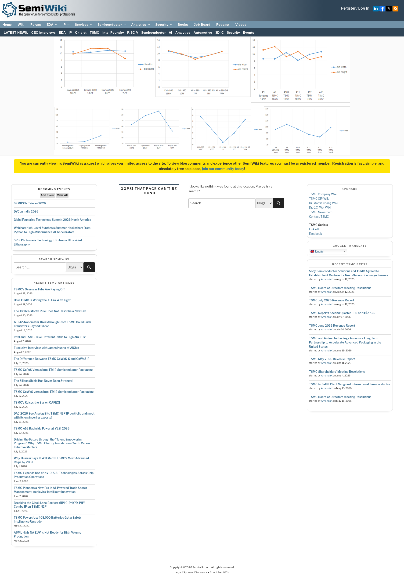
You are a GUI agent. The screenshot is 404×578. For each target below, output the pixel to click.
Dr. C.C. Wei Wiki (320, 207)
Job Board (202, 24)
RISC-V (132, 32)
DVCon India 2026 (26, 211)
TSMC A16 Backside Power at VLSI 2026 (41, 428)
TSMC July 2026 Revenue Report (331, 300)
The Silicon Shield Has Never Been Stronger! (43, 381)
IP (64, 24)
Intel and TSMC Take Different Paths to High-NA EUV (50, 337)
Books (183, 24)
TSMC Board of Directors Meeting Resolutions (340, 288)
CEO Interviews (43, 32)
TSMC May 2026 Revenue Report (332, 359)
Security (161, 24)
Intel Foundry (113, 32)
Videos (240, 24)
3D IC (219, 32)
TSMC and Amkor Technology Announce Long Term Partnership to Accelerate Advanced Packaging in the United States (345, 342)
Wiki (21, 24)
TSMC (94, 32)
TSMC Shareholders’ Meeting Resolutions (337, 371)
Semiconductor (109, 24)
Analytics (138, 24)
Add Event (47, 195)
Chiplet (81, 32)
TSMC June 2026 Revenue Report (332, 325)
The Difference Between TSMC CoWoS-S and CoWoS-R (52, 359)
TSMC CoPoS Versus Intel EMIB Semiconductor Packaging (53, 370)
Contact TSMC (319, 216)
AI (170, 32)
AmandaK (326, 279)
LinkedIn (314, 229)
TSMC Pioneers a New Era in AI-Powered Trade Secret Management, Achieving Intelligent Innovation (50, 490)
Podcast (222, 24)
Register (348, 8)
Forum (35, 24)
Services (81, 24)
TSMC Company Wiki (323, 194)
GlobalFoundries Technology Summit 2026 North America (52, 219)
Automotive (203, 32)
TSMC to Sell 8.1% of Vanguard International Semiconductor (349, 384)
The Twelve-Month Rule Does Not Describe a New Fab (50, 311)
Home (7, 24)
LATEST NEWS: (16, 32)
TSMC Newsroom (320, 212)
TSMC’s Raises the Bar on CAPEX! (37, 402)
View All (62, 195)
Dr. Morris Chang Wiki (323, 203)
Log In (363, 8)
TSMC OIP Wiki (319, 198)
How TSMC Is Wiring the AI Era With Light (42, 300)
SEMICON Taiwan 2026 (30, 203)
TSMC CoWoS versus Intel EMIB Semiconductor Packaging (54, 392)
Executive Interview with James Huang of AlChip (46, 348)
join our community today (223, 169)
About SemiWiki (220, 572)
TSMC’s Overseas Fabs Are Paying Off (39, 289)
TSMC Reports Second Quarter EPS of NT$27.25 (342, 313)
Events (248, 32)
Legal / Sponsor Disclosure (191, 572)
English (319, 251)
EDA (50, 24)
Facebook (315, 233)
